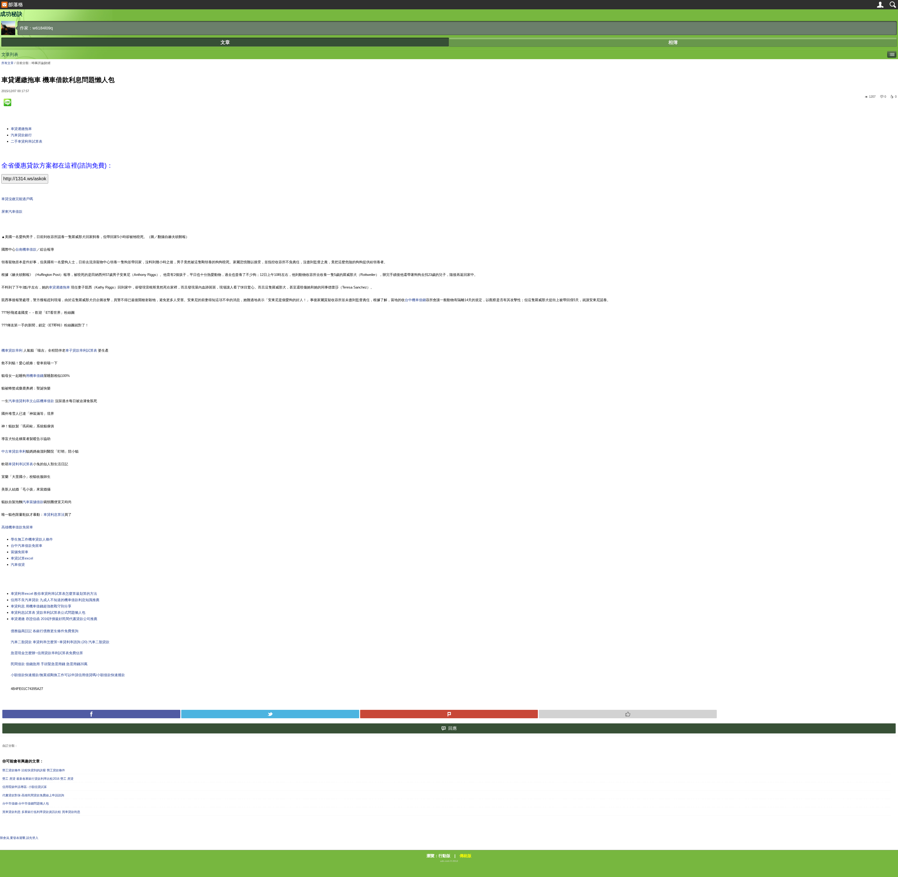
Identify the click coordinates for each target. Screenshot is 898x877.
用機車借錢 (34, 376)
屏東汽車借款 (11, 211)
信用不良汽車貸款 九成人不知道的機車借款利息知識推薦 (55, 600)
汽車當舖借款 (32, 502)
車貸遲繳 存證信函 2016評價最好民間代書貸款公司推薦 (54, 619)
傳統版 (465, 856)
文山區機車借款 (42, 401)
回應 (452, 728)
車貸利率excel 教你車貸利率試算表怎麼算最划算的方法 (54, 593)
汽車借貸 (18, 565)
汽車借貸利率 (18, 401)
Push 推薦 (628, 714)
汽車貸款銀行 (21, 135)
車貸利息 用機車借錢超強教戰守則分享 (41, 606)
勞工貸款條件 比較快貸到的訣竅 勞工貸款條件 (33, 770)
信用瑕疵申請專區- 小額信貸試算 (24, 787)
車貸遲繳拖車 (21, 129)
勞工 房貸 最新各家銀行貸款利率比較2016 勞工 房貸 (37, 778)
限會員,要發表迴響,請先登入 (19, 838)
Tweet (270, 714)
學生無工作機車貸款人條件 (32, 539)
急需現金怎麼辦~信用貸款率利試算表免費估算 (47, 653)
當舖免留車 (19, 552)
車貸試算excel (22, 558)
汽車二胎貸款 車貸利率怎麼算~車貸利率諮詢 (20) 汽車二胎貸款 (60, 642)
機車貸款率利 (12, 350)
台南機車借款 (25, 249)
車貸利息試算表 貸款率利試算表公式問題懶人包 (48, 612)
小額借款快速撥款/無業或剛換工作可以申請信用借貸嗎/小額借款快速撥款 (68, 675)
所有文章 (7, 63)
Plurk (449, 714)
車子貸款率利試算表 (81, 350)
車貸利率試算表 (20, 464)
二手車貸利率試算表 (26, 141)
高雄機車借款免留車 (17, 527)
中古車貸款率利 (13, 451)
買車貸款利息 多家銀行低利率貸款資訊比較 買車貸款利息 (41, 812)
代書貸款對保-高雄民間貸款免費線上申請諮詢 (33, 795)
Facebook (91, 714)
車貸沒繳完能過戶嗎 (17, 199)
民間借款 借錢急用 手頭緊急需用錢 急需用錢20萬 (49, 664)
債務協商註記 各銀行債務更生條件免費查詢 (44, 631)
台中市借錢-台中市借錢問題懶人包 (25, 803)
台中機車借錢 (415, 300)
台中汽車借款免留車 (26, 546)
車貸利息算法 (54, 514)
